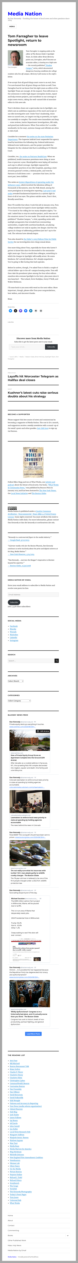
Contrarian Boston (17, 1086)
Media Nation (25, 14)
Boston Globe (29, 357)
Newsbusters (15, 1160)
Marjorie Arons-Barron (19, 1138)
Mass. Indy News (14, 1245)
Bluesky (13, 629)
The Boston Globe (39, 493)
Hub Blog (13, 1112)
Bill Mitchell (15, 1063)
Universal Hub (15, 1200)
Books (10, 1235)
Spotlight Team (50, 357)
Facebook (14, 626)
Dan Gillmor (15, 1092)
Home (10, 1216)
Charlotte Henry (16, 1075)
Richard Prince (16, 1180)
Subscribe (51, 347)
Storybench (14, 1183)
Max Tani (13, 1143)
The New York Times (47, 491)
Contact (11, 1225)
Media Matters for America (20, 1149)
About (10, 1220)
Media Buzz (14, 1146)
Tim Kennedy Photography (21, 1192)
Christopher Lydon (17, 1081)
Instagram (14, 640)
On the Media (15, 1169)
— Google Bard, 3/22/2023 (18, 540)
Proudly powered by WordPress (28, 1257)
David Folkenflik (16, 1098)
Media (22, 357)
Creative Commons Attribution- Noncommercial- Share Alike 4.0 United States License (32, 514)
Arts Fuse (13, 1061)
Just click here (42, 428)
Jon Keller (14, 1129)
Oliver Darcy (15, 1166)
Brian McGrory (39, 357)
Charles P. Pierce (16, 1072)
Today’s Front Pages (18, 1195)
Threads (13, 632)
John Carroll (15, 1126)
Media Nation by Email (17, 1250)
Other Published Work (17, 1240)
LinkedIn (13, 638)
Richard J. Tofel (16, 1177)
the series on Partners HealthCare (33, 156)
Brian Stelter (15, 1069)
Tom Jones (14, 1197)
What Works (15, 1203)
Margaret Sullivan (17, 1135)
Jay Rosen (14, 1120)
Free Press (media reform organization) (26, 1106)
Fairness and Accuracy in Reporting (24, 1103)
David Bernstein (16, 1095)
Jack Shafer (14, 1115)
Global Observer (16, 1109)
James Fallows (15, 1118)
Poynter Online (16, 1175)
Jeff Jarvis (14, 1123)
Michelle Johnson (17, 1155)
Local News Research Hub (20, 1132)
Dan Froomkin (16, 1089)
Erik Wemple (15, 1100)
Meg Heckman (16, 1152)
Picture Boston (16, 1172)
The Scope (14, 1186)
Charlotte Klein (16, 1078)
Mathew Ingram (16, 1140)
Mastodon (14, 635)
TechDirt (13, 1189)
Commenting (13, 1230)
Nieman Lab (15, 1163)
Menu (12, 26)
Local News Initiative (19, 493)
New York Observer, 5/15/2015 (22, 554)
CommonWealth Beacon (19, 1083)
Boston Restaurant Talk (19, 1066)
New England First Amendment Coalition (26, 1157)
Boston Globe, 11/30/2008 (20, 566)
